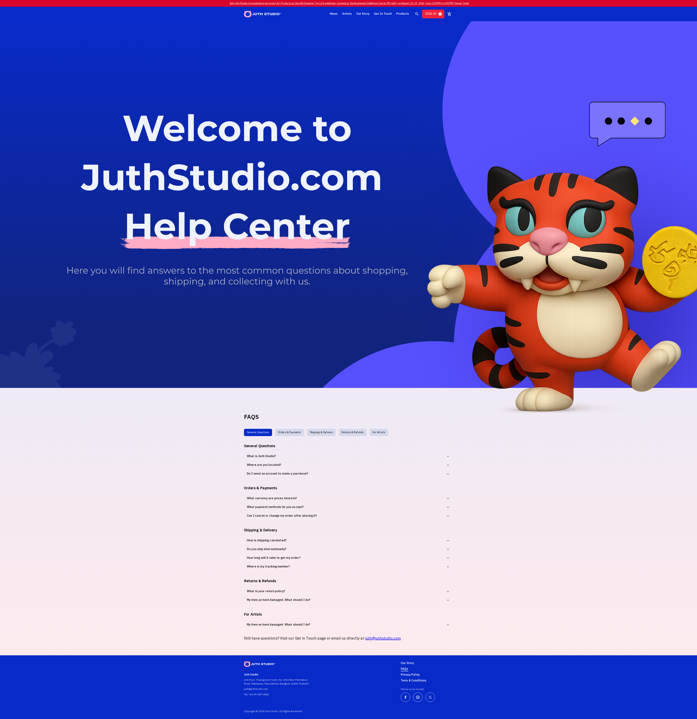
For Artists (378, 432)
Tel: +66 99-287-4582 (256, 694)
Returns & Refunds (353, 432)
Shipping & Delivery (321, 432)
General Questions (258, 432)
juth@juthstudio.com (383, 639)
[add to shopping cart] (449, 14)
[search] (417, 14)
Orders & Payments (289, 432)
